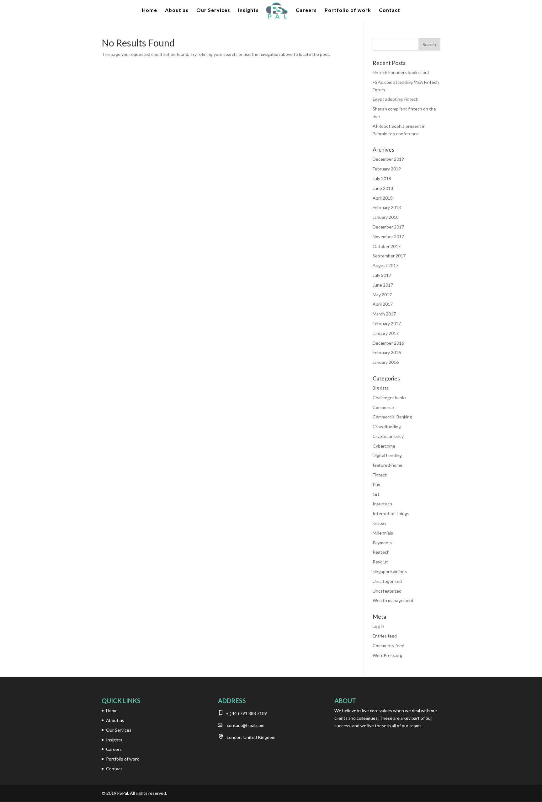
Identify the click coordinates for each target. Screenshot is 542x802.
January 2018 (386, 217)
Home (149, 10)
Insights (248, 10)
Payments (382, 542)
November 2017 (388, 236)
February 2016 (387, 352)
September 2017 (389, 255)
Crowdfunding (387, 426)
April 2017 (383, 304)
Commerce (383, 407)
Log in (378, 626)
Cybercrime (384, 446)
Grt (376, 494)
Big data (381, 387)
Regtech (381, 552)
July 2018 (382, 178)
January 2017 (386, 333)
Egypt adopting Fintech (395, 99)
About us (177, 10)
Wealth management (393, 600)
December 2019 (388, 159)
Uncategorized (387, 591)
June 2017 (383, 285)
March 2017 (384, 313)
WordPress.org (387, 655)
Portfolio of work (348, 10)
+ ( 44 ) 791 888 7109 (246, 713)
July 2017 (382, 275)
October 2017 (387, 246)
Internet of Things (391, 513)
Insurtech (382, 503)
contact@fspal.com (245, 725)
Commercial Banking (392, 416)
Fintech (380, 474)
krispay (379, 523)
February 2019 (387, 168)
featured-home (387, 465)
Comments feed (388, 645)
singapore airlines (390, 571)
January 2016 (386, 362)
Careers (306, 10)
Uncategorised (387, 581)
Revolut (380, 561)
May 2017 (382, 294)
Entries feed (385, 635)
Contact (389, 10)
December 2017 (388, 226)
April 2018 (383, 198)
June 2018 (383, 188)
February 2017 (387, 323)
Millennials (383, 533)
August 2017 (385, 265)
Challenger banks (389, 397)
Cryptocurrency (388, 436)
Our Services (213, 10)
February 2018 (387, 207)
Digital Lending (387, 455)
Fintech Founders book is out (401, 72)
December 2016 (388, 343)
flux (376, 484)
